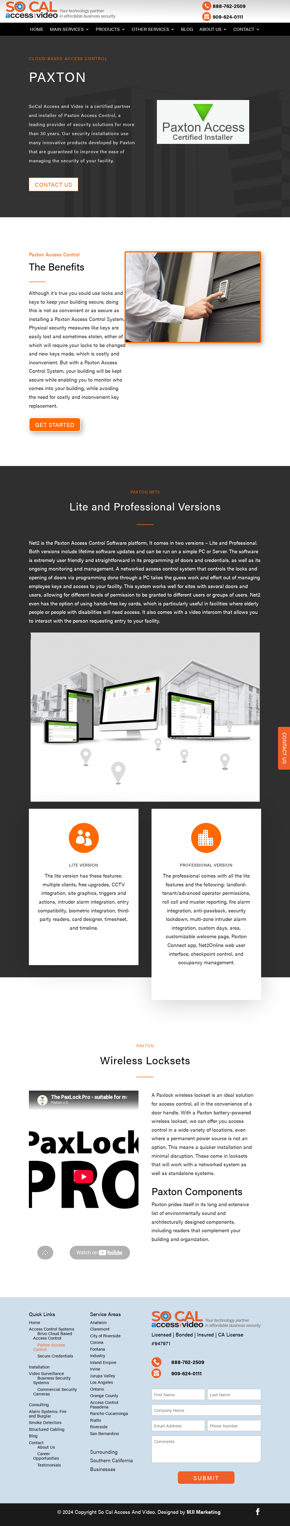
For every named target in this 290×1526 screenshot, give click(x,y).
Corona (96, 1342)
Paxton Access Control (49, 1347)
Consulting (39, 1404)
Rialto (95, 1420)
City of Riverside (105, 1335)
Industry (97, 1355)
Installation (39, 1367)
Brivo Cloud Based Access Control (52, 1335)
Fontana (97, 1349)
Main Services (67, 29)
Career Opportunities (46, 1455)
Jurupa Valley (102, 1375)
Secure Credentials (55, 1356)
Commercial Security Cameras (55, 1391)
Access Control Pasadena (104, 1404)
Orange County (104, 1395)
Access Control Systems (51, 1329)
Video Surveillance (46, 1373)
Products (108, 29)
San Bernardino (104, 1433)
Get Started (54, 424)
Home (37, 29)
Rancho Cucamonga (109, 1413)
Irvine (95, 1369)
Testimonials (49, 1465)
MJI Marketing (204, 1511)
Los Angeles (101, 1382)
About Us (210, 29)
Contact (243, 29)
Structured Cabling (47, 1429)
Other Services (150, 29)
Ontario (97, 1389)
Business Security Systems (52, 1380)
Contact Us (53, 184)
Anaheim (98, 1322)
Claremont (100, 1329)
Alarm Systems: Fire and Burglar (48, 1413)
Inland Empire (103, 1362)
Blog (187, 29)
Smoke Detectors (45, 1422)
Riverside (99, 1426)
